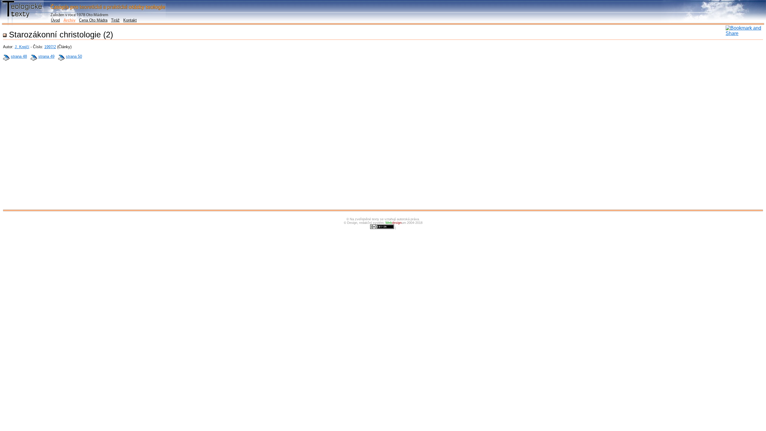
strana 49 (46, 56)
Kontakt (130, 20)
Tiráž (115, 20)
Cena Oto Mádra (93, 20)
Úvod (55, 20)
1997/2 (50, 47)
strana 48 (19, 56)
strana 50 (74, 56)
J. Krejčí (22, 47)
